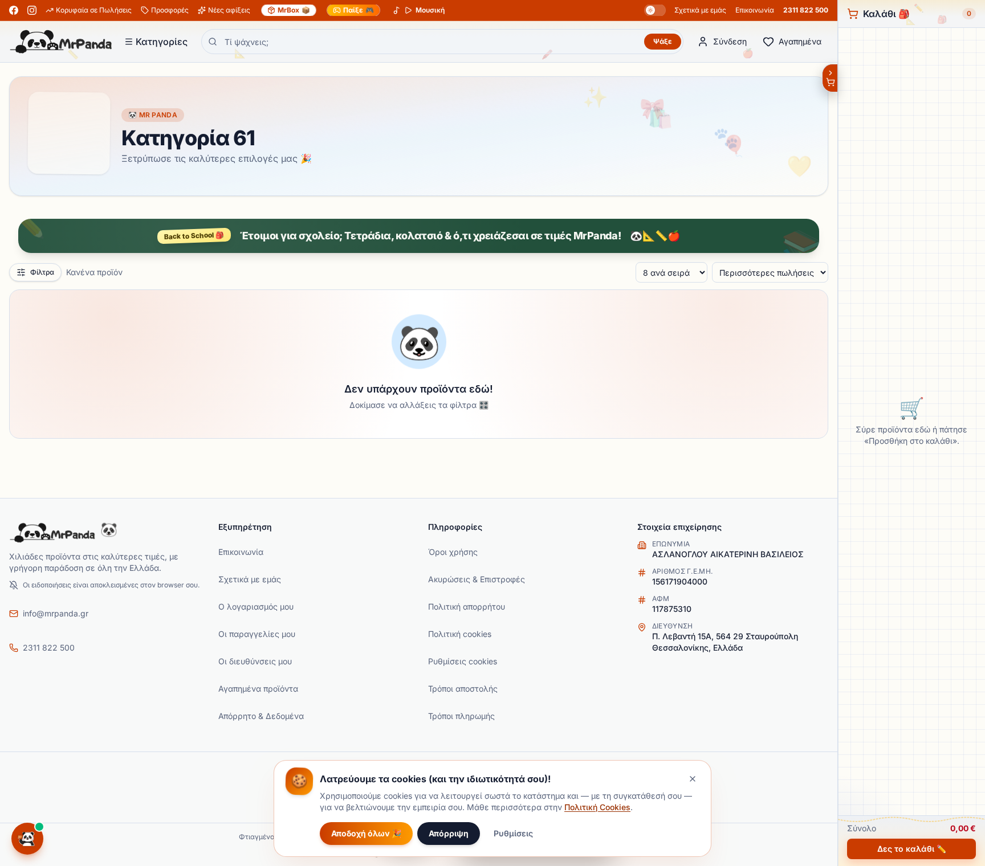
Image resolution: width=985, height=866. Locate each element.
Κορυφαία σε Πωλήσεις (94, 10)
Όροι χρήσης (453, 552)
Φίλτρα (42, 272)
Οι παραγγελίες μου (256, 634)
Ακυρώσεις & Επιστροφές (476, 579)
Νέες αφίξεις (229, 10)
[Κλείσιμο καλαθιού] (829, 78)
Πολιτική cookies (459, 634)
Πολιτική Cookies (597, 807)
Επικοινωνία (754, 10)
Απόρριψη (449, 833)
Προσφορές (170, 10)
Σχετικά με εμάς (700, 10)
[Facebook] (13, 10)
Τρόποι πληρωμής (461, 716)
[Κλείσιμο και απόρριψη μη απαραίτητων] (692, 779)
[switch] (655, 10)
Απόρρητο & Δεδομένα (261, 716)
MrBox (294, 10)
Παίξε (358, 10)
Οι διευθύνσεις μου (255, 661)
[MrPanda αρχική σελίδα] (61, 41)
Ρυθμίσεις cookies (462, 661)
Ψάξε (662, 41)
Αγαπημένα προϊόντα (258, 688)
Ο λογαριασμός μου (256, 606)
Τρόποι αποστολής (463, 688)
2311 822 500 (805, 10)
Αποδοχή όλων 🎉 (366, 833)
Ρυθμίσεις (513, 833)
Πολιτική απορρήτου (466, 606)
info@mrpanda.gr (55, 613)
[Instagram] (31, 10)
